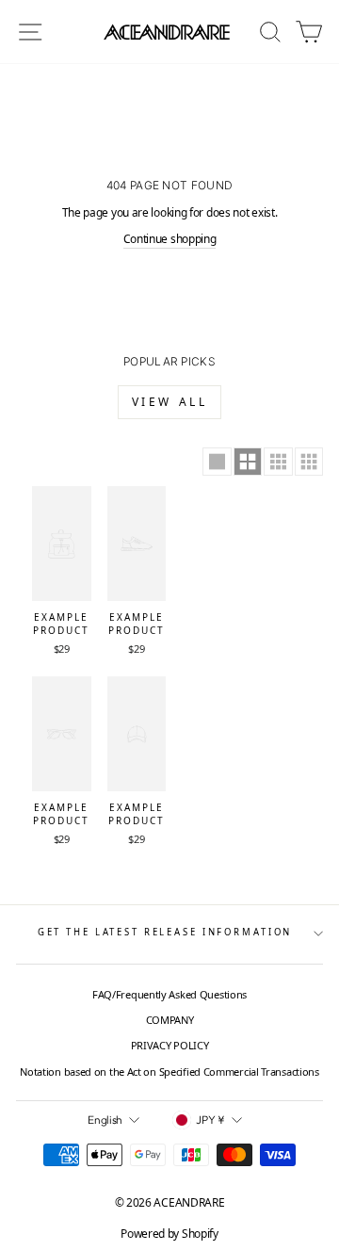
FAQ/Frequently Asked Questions (169, 994)
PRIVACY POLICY (170, 1045)
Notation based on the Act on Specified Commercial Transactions (169, 1071)
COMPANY (170, 1020)
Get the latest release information (165, 932)
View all (170, 402)
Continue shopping (170, 239)
